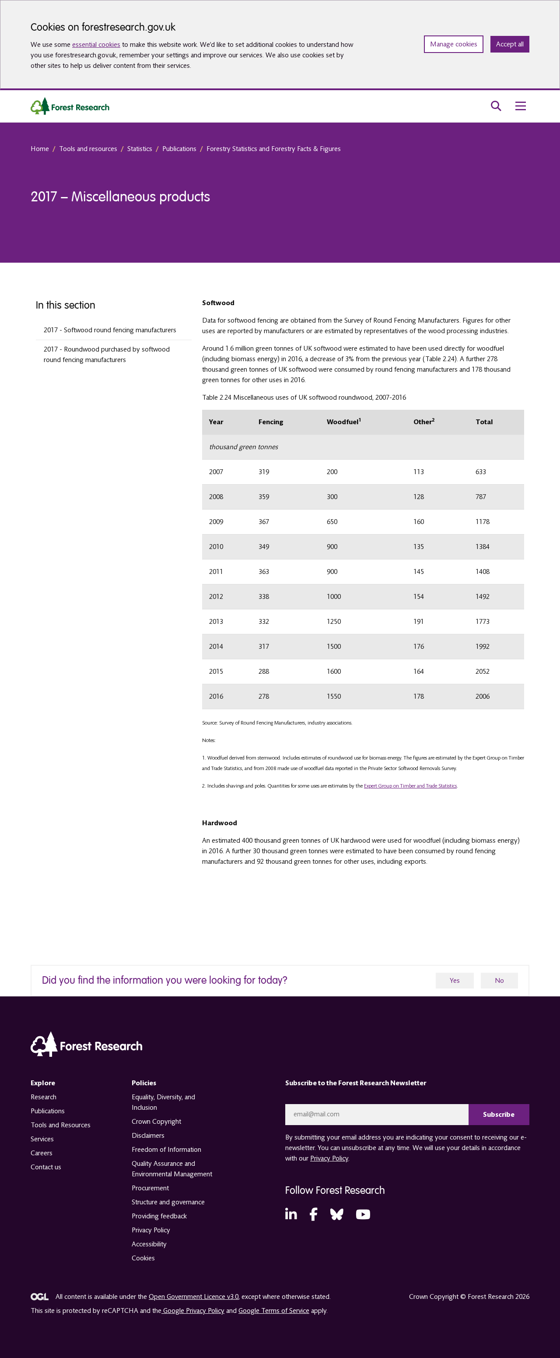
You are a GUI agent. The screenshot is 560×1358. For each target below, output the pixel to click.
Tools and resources (88, 149)
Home (40, 149)
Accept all (510, 44)
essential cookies (96, 45)
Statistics (139, 149)
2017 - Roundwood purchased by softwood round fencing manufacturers (107, 354)
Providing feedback (159, 1216)
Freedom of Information (166, 1150)
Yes (455, 981)
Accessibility (149, 1244)
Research (43, 1097)
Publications (179, 149)
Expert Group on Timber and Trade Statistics (410, 786)
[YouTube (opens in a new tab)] (363, 1215)
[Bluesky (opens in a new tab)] (336, 1215)
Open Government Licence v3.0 (193, 1297)
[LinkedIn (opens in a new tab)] (291, 1215)
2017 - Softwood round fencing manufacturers (110, 330)
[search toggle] (496, 106)
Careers (41, 1153)
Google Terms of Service (273, 1311)
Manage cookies (453, 44)
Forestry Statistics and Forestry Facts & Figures (273, 149)
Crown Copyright (156, 1122)
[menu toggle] (520, 106)
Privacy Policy (151, 1230)
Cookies (143, 1258)
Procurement (150, 1188)
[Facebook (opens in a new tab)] (313, 1215)
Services (42, 1139)
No (499, 981)
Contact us (46, 1167)
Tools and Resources (61, 1125)
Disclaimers (148, 1136)
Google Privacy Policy (192, 1311)
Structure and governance (168, 1202)
